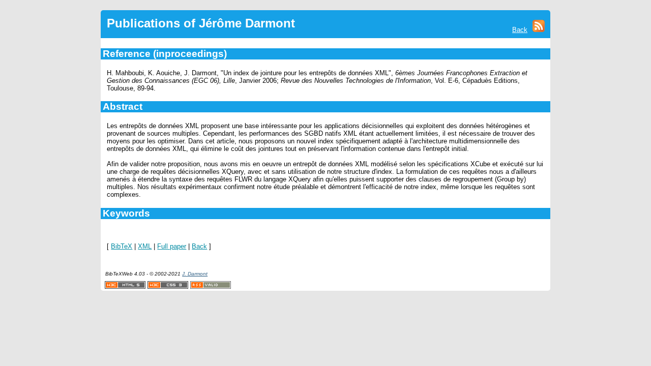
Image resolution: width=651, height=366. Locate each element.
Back (519, 30)
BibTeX (121, 246)
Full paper (171, 246)
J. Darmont (195, 274)
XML (145, 246)
